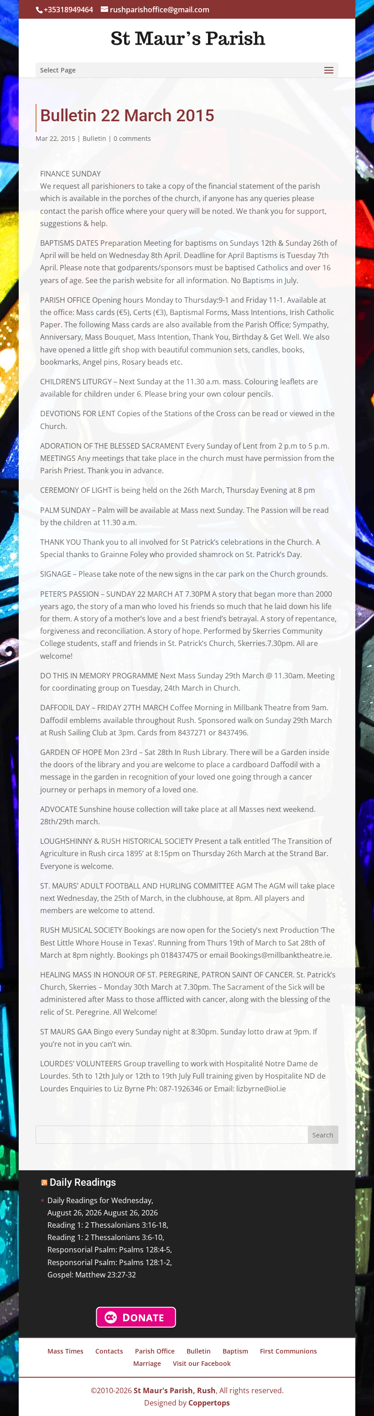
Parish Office (155, 1351)
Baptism (235, 1351)
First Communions (288, 1351)
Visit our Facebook (202, 1363)
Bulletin (94, 138)
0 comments (132, 138)
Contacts (109, 1351)
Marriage (147, 1363)
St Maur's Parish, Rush (175, 1390)
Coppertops (209, 1403)
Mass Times (65, 1351)
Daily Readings (83, 1182)
